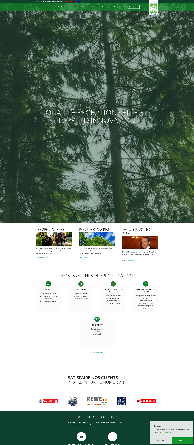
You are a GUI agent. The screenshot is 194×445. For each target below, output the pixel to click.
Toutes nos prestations (97, 352)
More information (165, 432)
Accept (182, 441)
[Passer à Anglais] (71, 1)
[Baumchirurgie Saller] (153, 4)
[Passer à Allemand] (67, 1)
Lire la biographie (128, 261)
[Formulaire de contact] (81, 436)
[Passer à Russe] (79, 1)
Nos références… (84, 257)
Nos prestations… (42, 257)
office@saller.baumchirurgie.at (56, 1)
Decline (160, 441)
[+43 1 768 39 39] (112, 436)
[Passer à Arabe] (83, 1)
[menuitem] (67, 1)
